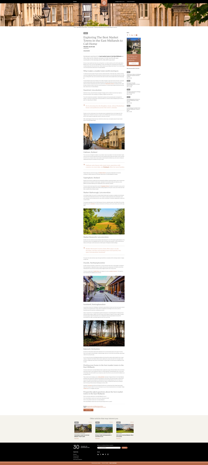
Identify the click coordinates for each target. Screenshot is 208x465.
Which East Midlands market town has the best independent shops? (96, 398)
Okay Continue (113, 463)
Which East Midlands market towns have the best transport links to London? (97, 401)
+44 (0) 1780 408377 (131, 1)
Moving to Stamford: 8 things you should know (133, 92)
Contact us (134, 63)
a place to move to (113, 271)
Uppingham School (105, 186)
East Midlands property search (101, 407)
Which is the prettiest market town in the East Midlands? (94, 399)
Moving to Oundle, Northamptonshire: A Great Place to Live (133, 84)
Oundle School (96, 271)
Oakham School (102, 172)
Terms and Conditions (77, 459)
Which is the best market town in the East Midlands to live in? (94, 396)
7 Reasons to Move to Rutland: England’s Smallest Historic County (134, 75)
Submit (124, 447)
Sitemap (75, 454)
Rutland (106, 167)
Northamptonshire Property (106, 433)
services (90, 385)
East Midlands (82, 433)
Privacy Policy (76, 456)
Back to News (88, 409)
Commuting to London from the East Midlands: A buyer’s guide (133, 109)
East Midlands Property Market (82, 27)
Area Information (91, 27)
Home (75, 27)
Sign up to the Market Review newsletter (105, 445)
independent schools (109, 83)
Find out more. (105, 463)
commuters (92, 203)
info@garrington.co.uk (119, 1)
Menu (75, 1)
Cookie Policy (76, 457)
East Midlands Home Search (90, 407)
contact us (85, 388)
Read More (76, 438)
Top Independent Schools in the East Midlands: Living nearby (133, 100)
